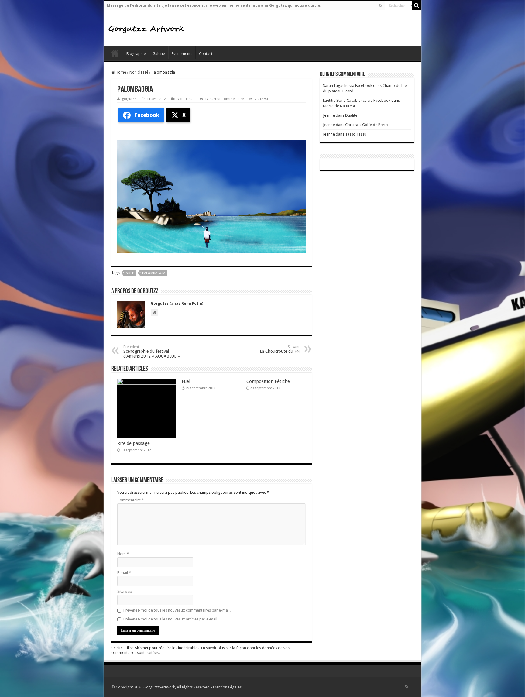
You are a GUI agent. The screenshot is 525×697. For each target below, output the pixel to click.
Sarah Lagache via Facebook (347, 85)
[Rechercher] (416, 5)
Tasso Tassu (355, 134)
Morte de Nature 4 (339, 106)
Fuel (186, 381)
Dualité (351, 115)
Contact (205, 53)
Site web (124, 591)
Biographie (136, 53)
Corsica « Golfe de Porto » (368, 124)
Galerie (159, 53)
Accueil (115, 52)
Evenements (182, 53)
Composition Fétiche (268, 381)
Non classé (138, 72)
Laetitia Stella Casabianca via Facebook (356, 100)
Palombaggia (153, 273)
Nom (123, 553)
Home (120, 72)
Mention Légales (227, 687)
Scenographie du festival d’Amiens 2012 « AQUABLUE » (151, 352)
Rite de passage (133, 443)
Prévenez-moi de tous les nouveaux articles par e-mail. (170, 619)
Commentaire (130, 500)
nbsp (130, 273)
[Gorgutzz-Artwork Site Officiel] (146, 28)
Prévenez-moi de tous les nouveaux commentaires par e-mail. (177, 610)
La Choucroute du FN (280, 349)
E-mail (124, 572)
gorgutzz (129, 99)
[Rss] (380, 5)
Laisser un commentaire (224, 99)
